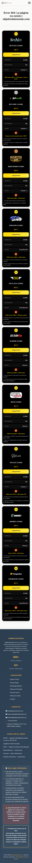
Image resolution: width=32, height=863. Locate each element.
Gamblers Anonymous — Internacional (14, 756)
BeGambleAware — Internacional (12, 750)
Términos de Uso (15, 692)
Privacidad (19, 857)
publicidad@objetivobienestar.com (17, 717)
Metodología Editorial (16, 686)
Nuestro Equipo (14, 682)
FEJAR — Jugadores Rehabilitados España (15, 738)
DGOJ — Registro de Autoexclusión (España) (16, 747)
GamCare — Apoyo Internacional (12, 753)
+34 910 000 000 (12, 720)
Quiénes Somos (14, 679)
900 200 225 (13, 740)
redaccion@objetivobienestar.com (17, 714)
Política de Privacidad (16, 689)
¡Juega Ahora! (16, 54)
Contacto (12, 699)
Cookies (16, 859)
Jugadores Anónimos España (11, 743)
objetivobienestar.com (11, 642)
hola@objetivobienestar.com (15, 711)
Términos (25, 857)
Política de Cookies (15, 695)
